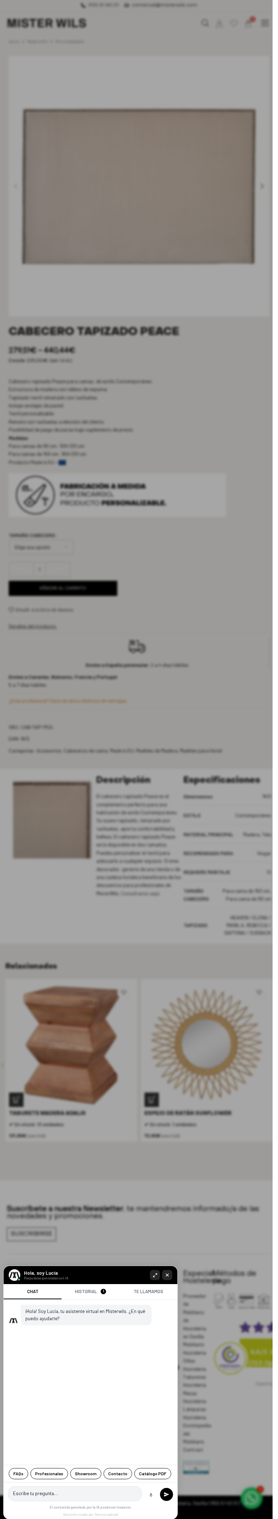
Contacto (117, 1473)
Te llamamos (148, 1291)
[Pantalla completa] (155, 1275)
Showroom (86, 1473)
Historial (89, 1291)
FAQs (18, 1473)
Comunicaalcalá (106, 1514)
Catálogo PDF (153, 1473)
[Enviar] (166, 1494)
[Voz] (151, 1495)
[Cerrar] (167, 1275)
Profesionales (49, 1473)
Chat (32, 1291)
